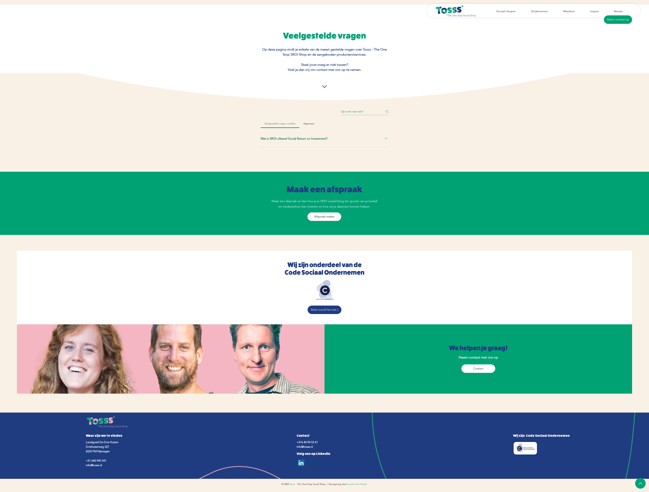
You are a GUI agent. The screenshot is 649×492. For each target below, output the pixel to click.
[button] (618, 19)
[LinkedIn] (301, 463)
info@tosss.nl (94, 465)
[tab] (280, 123)
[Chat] (640, 483)
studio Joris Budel (357, 484)
